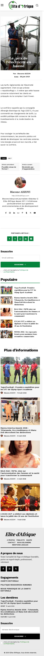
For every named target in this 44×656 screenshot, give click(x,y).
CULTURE (4, 617)
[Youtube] (35, 212)
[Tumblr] (26, 212)
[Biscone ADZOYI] (20, 182)
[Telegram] (31, 238)
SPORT (3, 606)
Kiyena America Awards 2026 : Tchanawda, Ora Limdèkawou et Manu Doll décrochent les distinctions (27, 301)
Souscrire (18, 264)
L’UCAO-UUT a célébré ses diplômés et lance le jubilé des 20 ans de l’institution (26, 323)
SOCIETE (18, 54)
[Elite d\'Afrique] (21, 5)
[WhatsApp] (20, 238)
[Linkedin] (14, 212)
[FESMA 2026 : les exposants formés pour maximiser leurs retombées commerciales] (6, 334)
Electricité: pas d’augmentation (28, 168)
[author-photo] (2, 392)
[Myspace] (18, 212)
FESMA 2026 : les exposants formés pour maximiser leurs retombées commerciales (25, 334)
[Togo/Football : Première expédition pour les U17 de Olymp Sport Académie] (6, 290)
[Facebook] (6, 212)
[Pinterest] (22, 212)
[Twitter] (30, 212)
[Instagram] (10, 212)
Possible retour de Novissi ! (9, 168)
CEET (10, 158)
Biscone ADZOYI (24, 74)
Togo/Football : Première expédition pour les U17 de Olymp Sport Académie (25, 290)
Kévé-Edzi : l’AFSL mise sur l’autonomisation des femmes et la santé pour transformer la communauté (27, 312)
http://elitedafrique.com (20, 196)
